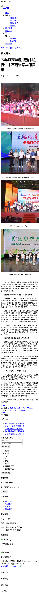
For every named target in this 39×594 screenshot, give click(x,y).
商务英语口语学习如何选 (14, 434)
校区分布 (8, 31)
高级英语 (13, 26)
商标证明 (4, 566)
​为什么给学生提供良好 (14, 429)
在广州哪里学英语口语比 (14, 423)
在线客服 (4, 572)
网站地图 (8, 509)
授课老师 (8, 28)
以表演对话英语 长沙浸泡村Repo (20, 408)
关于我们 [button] (8, 36)
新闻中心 (18, 48)
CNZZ (14, 566)
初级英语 (13, 18)
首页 (7, 13)
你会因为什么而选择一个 (14, 426)
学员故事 (8, 33)
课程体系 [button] (8, 15)
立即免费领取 (6, 473)
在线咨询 (4, 491)
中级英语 (13, 20)
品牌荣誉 (13, 38)
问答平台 (8, 507)
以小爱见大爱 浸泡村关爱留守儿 (20, 410)
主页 (2, 48)
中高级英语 (14, 23)
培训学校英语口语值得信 (14, 431)
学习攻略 (8, 44)
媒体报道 (13, 41)
